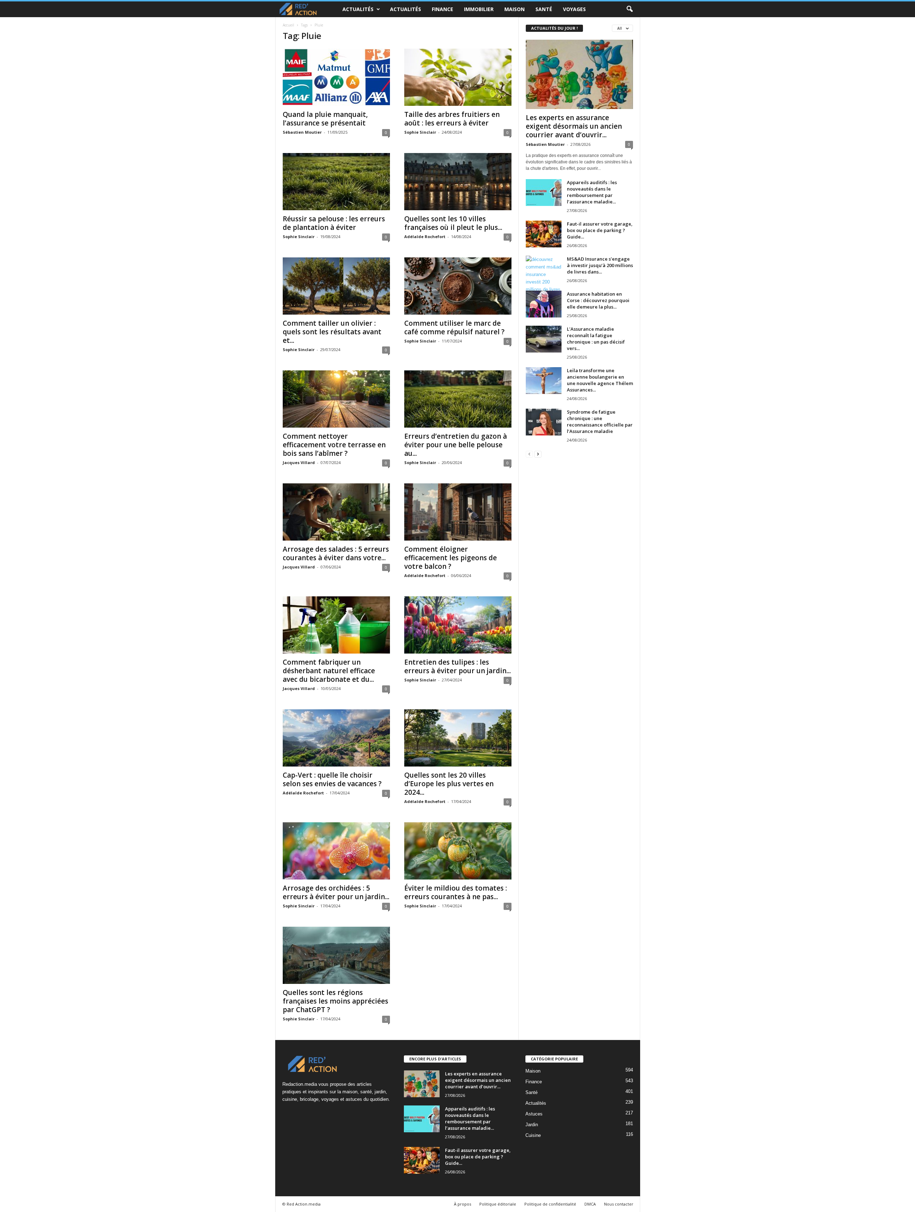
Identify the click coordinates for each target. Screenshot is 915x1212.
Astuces (534, 1114)
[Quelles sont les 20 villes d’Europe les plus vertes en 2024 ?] (457, 738)
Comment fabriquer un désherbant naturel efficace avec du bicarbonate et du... (329, 670)
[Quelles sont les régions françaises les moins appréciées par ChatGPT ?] (336, 955)
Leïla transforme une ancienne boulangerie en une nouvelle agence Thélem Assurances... (600, 380)
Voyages (574, 9)
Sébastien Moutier (302, 132)
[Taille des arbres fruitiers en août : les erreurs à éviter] (457, 77)
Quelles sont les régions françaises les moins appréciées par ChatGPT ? (335, 1001)
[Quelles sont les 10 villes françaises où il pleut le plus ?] (457, 181)
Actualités (358, 9)
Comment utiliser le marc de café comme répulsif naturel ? (454, 327)
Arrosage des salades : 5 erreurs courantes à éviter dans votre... (336, 553)
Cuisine (533, 1135)
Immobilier (479, 9)
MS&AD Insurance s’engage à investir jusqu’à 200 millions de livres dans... (600, 265)
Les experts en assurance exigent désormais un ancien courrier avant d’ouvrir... (574, 126)
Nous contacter (618, 1204)
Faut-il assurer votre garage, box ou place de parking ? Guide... (600, 230)
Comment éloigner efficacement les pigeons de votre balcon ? (450, 558)
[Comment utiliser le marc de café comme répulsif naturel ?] (457, 286)
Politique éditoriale (497, 1204)
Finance (442, 9)
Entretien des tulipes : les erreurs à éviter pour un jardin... (457, 666)
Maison (514, 9)
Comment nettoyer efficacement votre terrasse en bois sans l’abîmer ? (334, 445)
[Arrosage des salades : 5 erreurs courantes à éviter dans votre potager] (336, 512)
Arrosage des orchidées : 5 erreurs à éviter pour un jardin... (336, 892)
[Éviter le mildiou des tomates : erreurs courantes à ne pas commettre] (457, 851)
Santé (543, 9)
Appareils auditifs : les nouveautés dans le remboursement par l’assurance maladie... (592, 192)
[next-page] (537, 454)
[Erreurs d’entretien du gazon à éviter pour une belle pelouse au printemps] (457, 399)
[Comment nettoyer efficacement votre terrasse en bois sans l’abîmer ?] (336, 399)
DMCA (590, 1204)
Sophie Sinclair (420, 132)
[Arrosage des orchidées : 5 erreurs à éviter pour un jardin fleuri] (336, 851)
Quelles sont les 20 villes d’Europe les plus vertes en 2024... (449, 783)
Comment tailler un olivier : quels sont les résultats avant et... (332, 332)
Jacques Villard (299, 462)
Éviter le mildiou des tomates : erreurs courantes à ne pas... (455, 892)
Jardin (531, 1124)
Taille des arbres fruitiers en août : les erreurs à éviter (452, 119)
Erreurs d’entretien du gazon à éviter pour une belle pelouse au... (455, 445)
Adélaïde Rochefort (424, 236)
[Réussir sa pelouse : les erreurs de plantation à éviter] (336, 181)
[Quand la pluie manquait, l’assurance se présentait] (336, 77)
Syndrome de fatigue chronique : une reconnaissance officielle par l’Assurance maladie (600, 421)
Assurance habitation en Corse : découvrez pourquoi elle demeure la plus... (598, 300)
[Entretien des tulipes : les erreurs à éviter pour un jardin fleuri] (457, 625)
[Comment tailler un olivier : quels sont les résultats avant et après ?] (336, 286)
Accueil (288, 25)
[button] (629, 9)
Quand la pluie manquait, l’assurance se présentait (325, 119)
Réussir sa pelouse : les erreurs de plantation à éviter (334, 223)
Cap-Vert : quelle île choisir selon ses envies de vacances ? (332, 779)
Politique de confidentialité (550, 1204)
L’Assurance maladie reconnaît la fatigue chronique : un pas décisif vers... (596, 338)
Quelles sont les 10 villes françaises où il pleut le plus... (453, 223)
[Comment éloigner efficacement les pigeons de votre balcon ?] (457, 512)
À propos (462, 1204)
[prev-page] (529, 454)
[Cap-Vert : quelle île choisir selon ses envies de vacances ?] (336, 738)
